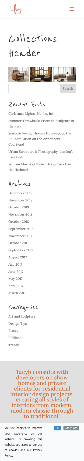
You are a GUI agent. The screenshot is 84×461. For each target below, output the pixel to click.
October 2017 (18, 243)
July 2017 (15, 264)
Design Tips (17, 323)
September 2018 (20, 229)
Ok (57, 428)
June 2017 (15, 272)
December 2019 (20, 193)
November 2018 (20, 214)
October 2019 (18, 207)
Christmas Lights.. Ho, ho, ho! (31, 113)
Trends (13, 345)
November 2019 (20, 200)
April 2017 (15, 286)
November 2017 (20, 236)
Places (13, 330)
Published (15, 338)
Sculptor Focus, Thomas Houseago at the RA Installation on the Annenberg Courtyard (39, 138)
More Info (71, 428)
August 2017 (17, 257)
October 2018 (18, 221)
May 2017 (15, 279)
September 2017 (20, 250)
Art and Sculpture (21, 316)
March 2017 (17, 293)
